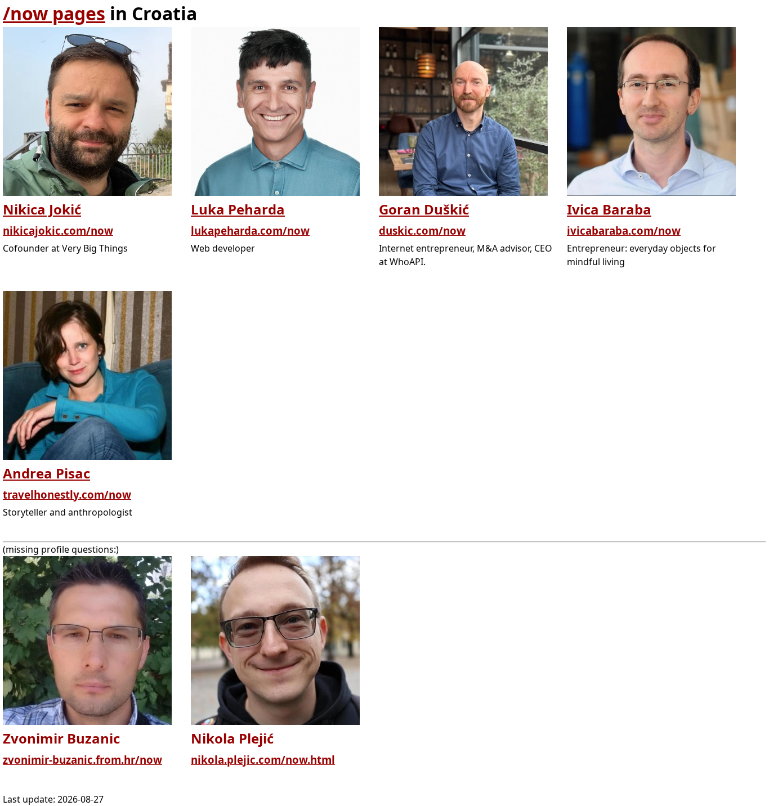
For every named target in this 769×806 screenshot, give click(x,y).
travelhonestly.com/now (67, 494)
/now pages (54, 13)
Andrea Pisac (46, 473)
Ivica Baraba (609, 209)
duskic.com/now (422, 230)
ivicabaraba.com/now (624, 230)
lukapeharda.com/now (250, 230)
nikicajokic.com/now (58, 230)
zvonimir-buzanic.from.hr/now (82, 760)
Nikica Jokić (42, 209)
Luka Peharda (238, 209)
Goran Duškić (424, 209)
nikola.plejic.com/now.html (263, 760)
